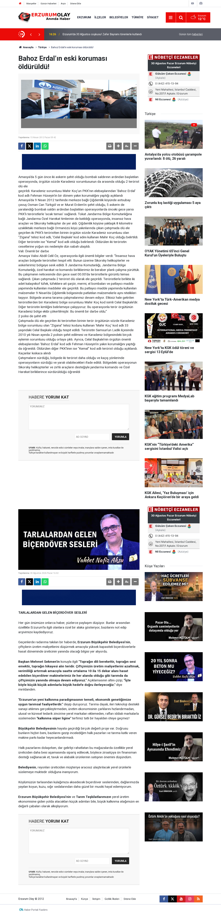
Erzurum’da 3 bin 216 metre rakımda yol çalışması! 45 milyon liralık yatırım (107, 34)
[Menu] (171, 17)
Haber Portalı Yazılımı (35, 909)
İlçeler (100, 17)
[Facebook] (21, 146)
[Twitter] (29, 146)
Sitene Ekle (75, 3)
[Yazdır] (109, 146)
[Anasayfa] (20, 3)
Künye (84, 899)
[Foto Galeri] (201, 3)
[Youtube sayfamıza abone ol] (181, 898)
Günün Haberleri (48, 3)
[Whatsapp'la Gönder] (45, 146)
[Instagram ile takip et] (189, 898)
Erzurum (84, 17)
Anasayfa (27, 47)
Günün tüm (191, 34)
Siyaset (153, 17)
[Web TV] (192, 3)
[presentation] (30, 34)
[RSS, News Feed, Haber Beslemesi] (198, 898)
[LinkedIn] (37, 146)
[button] (118, 146)
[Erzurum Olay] (44, 17)
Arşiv (63, 3)
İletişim (96, 899)
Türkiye (137, 17)
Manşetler (31, 3)
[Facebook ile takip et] (164, 898)
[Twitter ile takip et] (172, 898)
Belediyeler (118, 17)
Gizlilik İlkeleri (112, 899)
